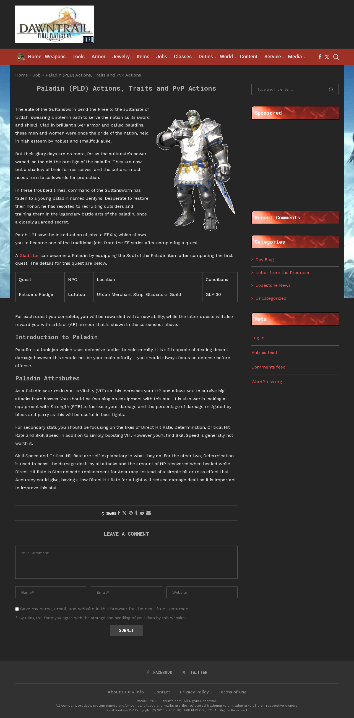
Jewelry (121, 56)
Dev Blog (265, 259)
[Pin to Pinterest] (131, 513)
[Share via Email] (148, 513)
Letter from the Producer (283, 272)
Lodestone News (273, 285)
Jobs (161, 56)
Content (248, 56)
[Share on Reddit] (142, 513)
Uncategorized (271, 298)
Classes (183, 56)
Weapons (55, 56)
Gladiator (29, 255)
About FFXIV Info (126, 692)
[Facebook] (319, 57)
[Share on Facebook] (119, 513)
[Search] (336, 57)
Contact (161, 692)
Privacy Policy (194, 692)
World (226, 56)
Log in (257, 337)
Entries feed (264, 352)
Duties (206, 56)
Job (37, 75)
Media (295, 56)
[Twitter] (327, 57)
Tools (78, 56)
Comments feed (268, 367)
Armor (98, 56)
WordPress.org (266, 381)
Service (272, 56)
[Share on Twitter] (124, 513)
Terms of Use (232, 692)
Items (143, 56)
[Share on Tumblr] (136, 513)
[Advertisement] (238, 23)
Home (21, 75)
